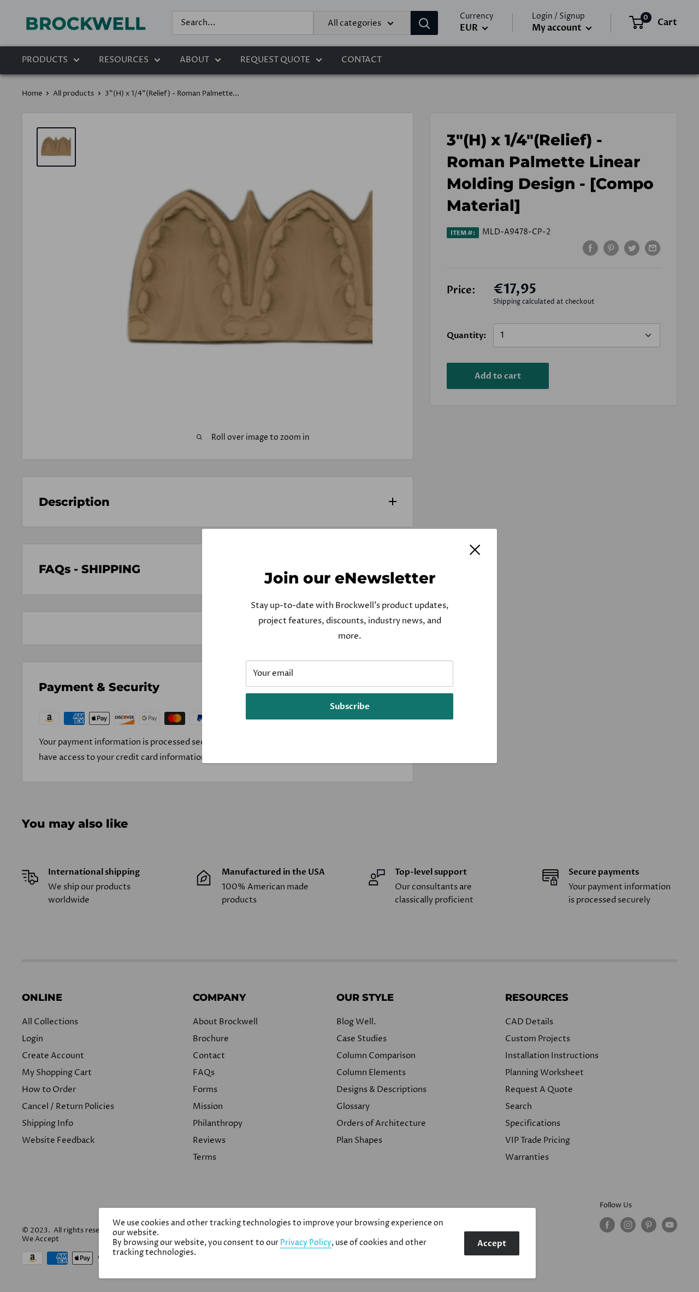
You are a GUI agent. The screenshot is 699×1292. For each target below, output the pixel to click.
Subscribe (350, 706)
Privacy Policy (305, 1242)
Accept (491, 1243)
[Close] (475, 549)
